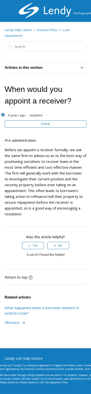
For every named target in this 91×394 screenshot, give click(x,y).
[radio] (33, 245)
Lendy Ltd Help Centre (24, 358)
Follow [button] (45, 124)
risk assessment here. (57, 382)
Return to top (16, 277)
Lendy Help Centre (18, 30)
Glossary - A (15, 322)
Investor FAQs (47, 30)
